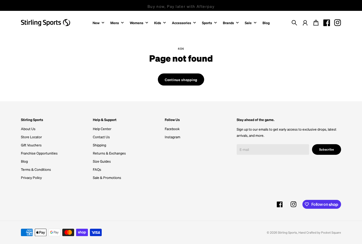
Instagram (172, 137)
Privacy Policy (31, 177)
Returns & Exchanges (109, 153)
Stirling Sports (287, 232)
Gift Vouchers (31, 145)
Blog (24, 161)
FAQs (97, 169)
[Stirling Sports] (45, 22)
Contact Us (101, 137)
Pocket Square (331, 232)
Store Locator (31, 137)
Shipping (99, 145)
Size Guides (102, 161)
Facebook (172, 128)
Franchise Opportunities (39, 153)
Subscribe (326, 149)
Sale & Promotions (107, 177)
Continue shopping (181, 79)
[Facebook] (326, 22)
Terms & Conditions (36, 169)
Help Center (102, 128)
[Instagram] (337, 22)
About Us (28, 128)
